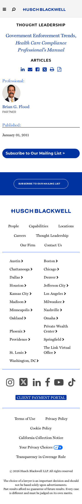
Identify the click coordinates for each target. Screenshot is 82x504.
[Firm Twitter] (25, 384)
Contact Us (53, 244)
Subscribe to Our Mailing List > (35, 153)
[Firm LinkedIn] (39, 384)
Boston (50, 260)
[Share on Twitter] (44, 69)
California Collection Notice (41, 437)
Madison (17, 301)
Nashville (52, 309)
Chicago (50, 269)
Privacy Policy (56, 418)
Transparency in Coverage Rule (41, 456)
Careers (20, 235)
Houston (17, 285)
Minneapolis (20, 309)
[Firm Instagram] (12, 384)
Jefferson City (55, 285)
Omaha (50, 317)
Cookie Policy (41, 428)
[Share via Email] (30, 69)
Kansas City (20, 293)
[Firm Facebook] (49, 384)
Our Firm (27, 244)
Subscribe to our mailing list (39, 183)
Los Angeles (54, 293)
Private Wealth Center (56, 329)
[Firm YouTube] (61, 384)
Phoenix (16, 331)
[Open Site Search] (13, 9)
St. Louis (17, 352)
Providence (19, 339)
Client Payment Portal (41, 397)
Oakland (17, 317)
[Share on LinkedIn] (23, 69)
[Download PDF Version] (59, 69)
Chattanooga (20, 269)
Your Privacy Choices (36, 447)
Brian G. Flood (15, 106)
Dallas (15, 277)
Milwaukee (53, 301)
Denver (50, 277)
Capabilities (38, 225)
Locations (66, 225)
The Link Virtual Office (57, 350)
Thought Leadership (40, 25)
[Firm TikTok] (72, 384)
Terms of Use (25, 418)
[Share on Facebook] (37, 69)
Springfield (53, 339)
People (13, 225)
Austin (15, 260)
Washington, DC (23, 360)
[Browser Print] (52, 69)
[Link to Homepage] (44, 9)
